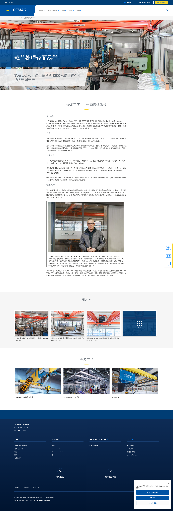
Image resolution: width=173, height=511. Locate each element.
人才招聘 (130, 449)
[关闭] (169, 483)
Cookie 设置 (153, 503)
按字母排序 (17, 458)
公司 (129, 439)
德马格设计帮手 (111, 477)
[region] (152, 494)
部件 (70, 11)
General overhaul (57, 452)
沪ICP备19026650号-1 (43, 501)
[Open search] (167, 11)
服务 (78, 11)
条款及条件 (36, 487)
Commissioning (56, 449)
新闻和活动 (130, 446)
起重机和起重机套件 (20, 446)
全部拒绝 (152, 498)
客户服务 (55, 439)
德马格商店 (60, 477)
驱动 (63, 11)
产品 (16, 439)
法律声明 (17, 487)
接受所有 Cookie (152, 492)
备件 (53, 455)
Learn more (142, 488)
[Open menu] (7, 10)
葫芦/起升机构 (52, 11)
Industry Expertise (98, 439)
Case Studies (94, 446)
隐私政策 (26, 487)
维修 (53, 446)
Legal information (132, 455)
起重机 (41, 11)
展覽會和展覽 (131, 452)
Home (16, 18)
